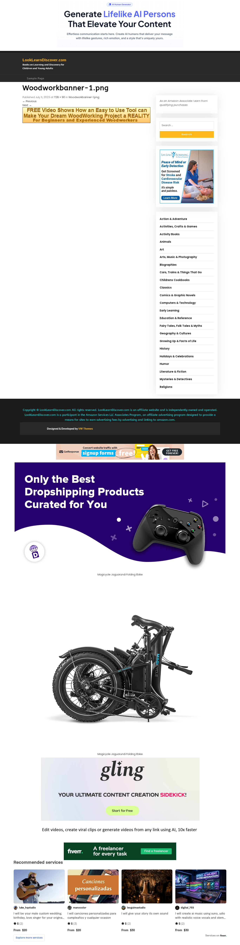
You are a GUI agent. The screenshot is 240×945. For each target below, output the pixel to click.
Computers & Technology (178, 303)
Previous (29, 101)
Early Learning (169, 310)
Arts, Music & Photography (178, 257)
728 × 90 (59, 97)
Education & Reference (176, 318)
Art (162, 249)
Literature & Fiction (173, 371)
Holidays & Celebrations (177, 356)
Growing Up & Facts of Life (178, 341)
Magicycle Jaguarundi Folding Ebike (120, 574)
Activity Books (170, 234)
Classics (166, 287)
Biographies (168, 265)
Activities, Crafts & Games (178, 226)
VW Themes (85, 428)
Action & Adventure (173, 219)
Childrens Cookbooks (175, 280)
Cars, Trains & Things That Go (181, 272)
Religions (166, 387)
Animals (165, 242)
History (165, 348)
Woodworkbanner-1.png (84, 97)
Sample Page (35, 78)
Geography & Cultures (175, 333)
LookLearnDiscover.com (44, 60)
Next (27, 105)
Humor (164, 364)
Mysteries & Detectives (176, 379)
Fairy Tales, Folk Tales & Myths (181, 326)
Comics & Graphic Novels (177, 295)
